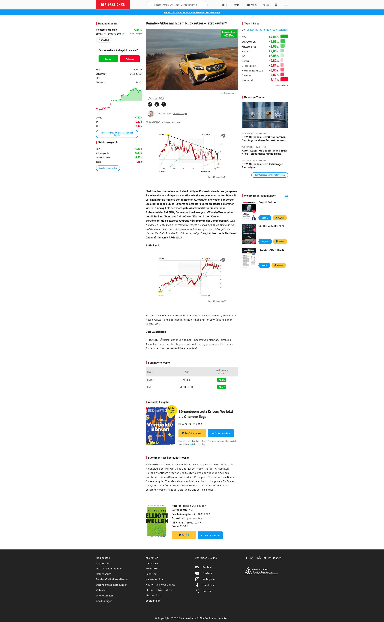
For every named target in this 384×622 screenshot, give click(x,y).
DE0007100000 (115, 33)
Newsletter (152, 568)
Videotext (102, 590)
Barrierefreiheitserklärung (112, 579)
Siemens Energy (249, 65)
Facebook (208, 585)
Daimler (152, 98)
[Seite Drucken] (156, 104)
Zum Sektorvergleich (108, 168)
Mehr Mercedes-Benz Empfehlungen (270, 174)
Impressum (103, 563)
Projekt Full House (269, 202)
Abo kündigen (104, 600)
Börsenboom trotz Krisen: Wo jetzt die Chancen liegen (205, 414)
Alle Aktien (152, 557)
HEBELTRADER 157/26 (271, 249)
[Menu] (285, 4)
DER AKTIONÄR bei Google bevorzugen (163, 122)
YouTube (207, 573)
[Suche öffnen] (150, 4)
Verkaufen (130, 58)
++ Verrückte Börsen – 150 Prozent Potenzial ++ (192, 12)
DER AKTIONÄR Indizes (159, 590)
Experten (151, 573)
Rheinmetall (247, 80)
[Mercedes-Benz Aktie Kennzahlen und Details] (119, 99)
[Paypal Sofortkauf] (184, 535)
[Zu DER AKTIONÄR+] (251, 4)
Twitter (206, 591)
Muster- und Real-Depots (160, 584)
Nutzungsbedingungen (109, 568)
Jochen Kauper (180, 113)
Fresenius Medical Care (252, 70)
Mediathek (152, 563)
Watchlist (105, 39)
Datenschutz (103, 573)
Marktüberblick (154, 579)
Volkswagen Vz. (249, 41)
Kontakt (207, 567)
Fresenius (246, 75)
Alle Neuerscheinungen (283, 195)
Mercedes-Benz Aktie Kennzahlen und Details (117, 133)
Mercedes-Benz (249, 46)
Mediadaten (103, 557)
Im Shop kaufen (221, 433)
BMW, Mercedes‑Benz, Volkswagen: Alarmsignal (263, 165)
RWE (244, 56)
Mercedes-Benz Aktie (106, 29)
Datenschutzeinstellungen (111, 584)
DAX (160, 98)
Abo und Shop (154, 595)
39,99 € (265, 217)
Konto (192, 444)
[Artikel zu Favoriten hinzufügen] (163, 104)
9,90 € (264, 265)
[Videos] (266, 4)
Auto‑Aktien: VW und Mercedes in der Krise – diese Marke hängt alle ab (264, 152)
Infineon (245, 60)
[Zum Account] (236, 4)
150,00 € (265, 241)
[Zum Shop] (224, 4)
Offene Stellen (104, 595)
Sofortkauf (197, 433)
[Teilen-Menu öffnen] (150, 104)
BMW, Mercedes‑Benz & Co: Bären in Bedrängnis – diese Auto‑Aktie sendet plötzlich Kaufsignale (265, 138)
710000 (99, 33)
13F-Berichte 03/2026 (271, 226)
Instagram (208, 579)
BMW (244, 37)
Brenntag (246, 51)
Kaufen (108, 58)
